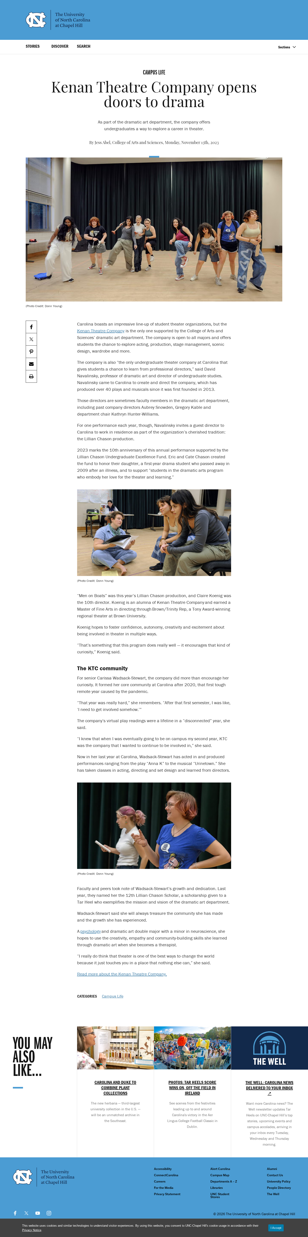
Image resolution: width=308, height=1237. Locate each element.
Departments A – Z (223, 1181)
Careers (159, 1181)
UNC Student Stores (219, 1196)
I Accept (276, 1228)
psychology (90, 931)
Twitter (26, 1213)
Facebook (15, 1213)
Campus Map (219, 1175)
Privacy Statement (167, 1194)
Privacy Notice (31, 1230)
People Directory (279, 1187)
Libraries (216, 1187)
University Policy (278, 1181)
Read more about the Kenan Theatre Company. (122, 974)
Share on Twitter (31, 339)
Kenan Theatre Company (100, 330)
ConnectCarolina (166, 1175)
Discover (59, 46)
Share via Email (31, 364)
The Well (273, 1194)
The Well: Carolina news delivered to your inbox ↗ (269, 1088)
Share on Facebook (31, 327)
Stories (33, 46)
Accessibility (163, 1168)
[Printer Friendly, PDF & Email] (31, 376)
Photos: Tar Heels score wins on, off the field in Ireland (192, 1088)
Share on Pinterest (31, 352)
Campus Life (112, 996)
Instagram (49, 1213)
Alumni (272, 1168)
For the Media (163, 1187)
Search (83, 46)
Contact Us (275, 1175)
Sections (284, 47)
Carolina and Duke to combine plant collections (115, 1088)
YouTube (37, 1213)
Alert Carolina (220, 1168)
